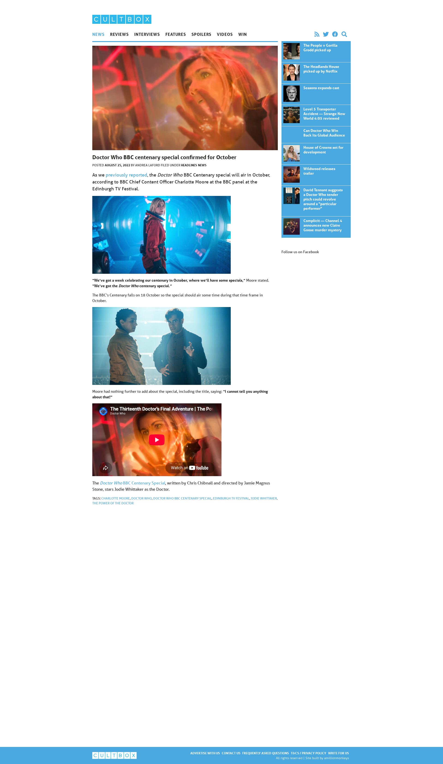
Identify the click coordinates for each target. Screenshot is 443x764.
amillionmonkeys (336, 758)
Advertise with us (205, 753)
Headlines (189, 165)
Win (242, 34)
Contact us (231, 753)
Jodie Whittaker (264, 498)
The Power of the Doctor (113, 503)
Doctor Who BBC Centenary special (182, 498)
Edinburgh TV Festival (231, 498)
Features (175, 34)
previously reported (126, 175)
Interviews (147, 34)
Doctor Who (141, 498)
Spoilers (201, 34)
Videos (225, 34)
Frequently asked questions (265, 753)
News (98, 34)
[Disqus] (185, 571)
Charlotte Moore (115, 498)
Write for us (338, 753)
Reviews (119, 34)
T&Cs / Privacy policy (308, 753)
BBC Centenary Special (132, 482)
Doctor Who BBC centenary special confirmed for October (316, 51)
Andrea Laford (148, 165)
